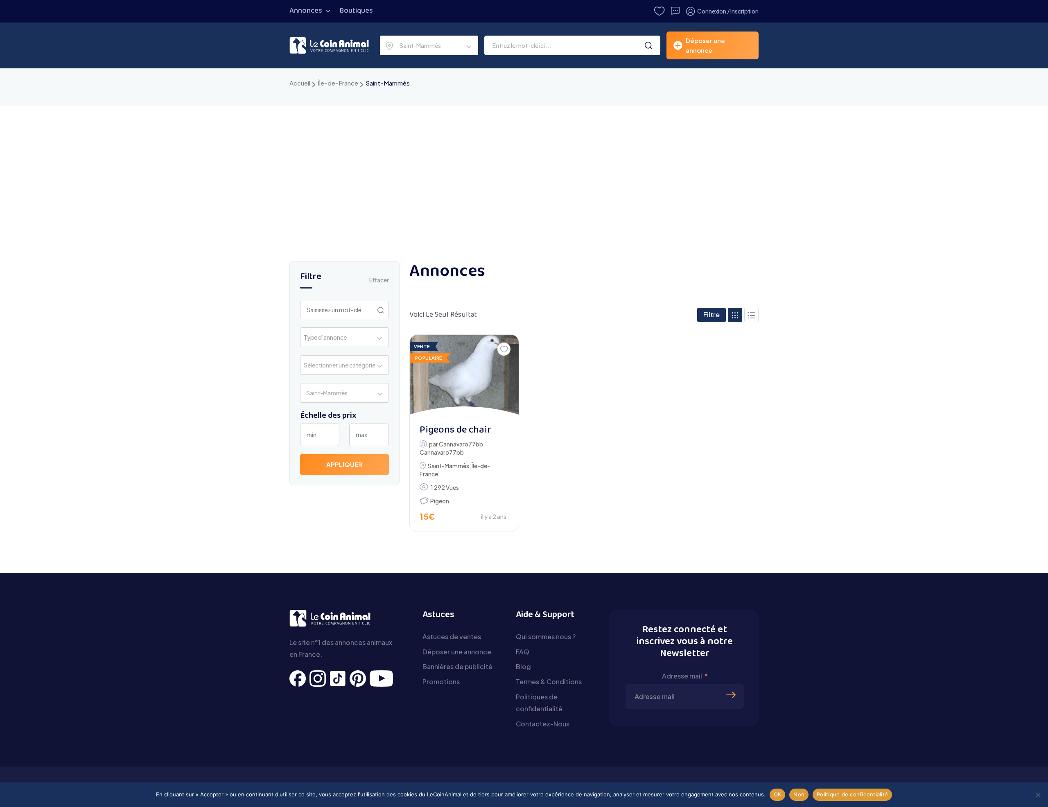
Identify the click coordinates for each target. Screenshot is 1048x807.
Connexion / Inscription (728, 11)
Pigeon (439, 501)
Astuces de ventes (451, 636)
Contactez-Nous (542, 723)
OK (777, 794)
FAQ (522, 651)
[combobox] (429, 45)
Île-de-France (338, 83)
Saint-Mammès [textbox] (419, 45)
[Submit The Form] (732, 682)
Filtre (711, 314)
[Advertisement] (524, 167)
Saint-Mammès (448, 465)
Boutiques (356, 11)
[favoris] (659, 11)
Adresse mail (682, 676)
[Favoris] (503, 349)
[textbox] (327, 337)
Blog (523, 666)
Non (798, 794)
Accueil (299, 83)
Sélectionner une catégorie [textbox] (339, 365)
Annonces (305, 11)
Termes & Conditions (549, 681)
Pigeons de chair (455, 430)
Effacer (379, 280)
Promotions (441, 681)
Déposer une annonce (456, 651)
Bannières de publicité (457, 666)
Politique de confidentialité (852, 794)
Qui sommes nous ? (546, 636)
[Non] (1038, 795)
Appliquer (344, 464)
